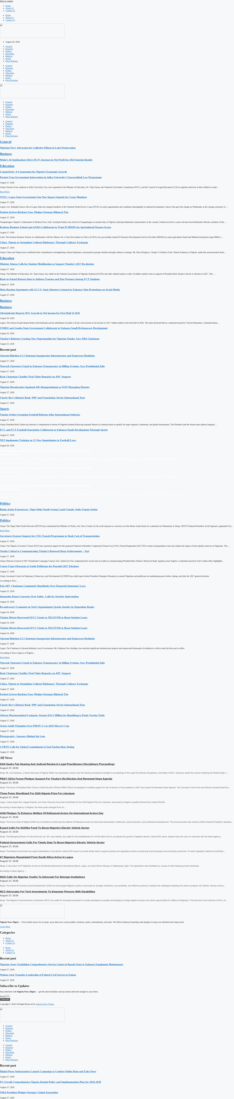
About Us (9, 8)
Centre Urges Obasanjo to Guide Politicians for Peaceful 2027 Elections (39, 566)
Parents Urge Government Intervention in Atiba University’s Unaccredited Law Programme (51, 177)
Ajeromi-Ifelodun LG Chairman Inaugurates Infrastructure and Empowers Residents (47, 355)
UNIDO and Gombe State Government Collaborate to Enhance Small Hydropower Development (54, 328)
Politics (8, 51)
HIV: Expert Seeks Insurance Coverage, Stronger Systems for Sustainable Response (45, 450)
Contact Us (10, 10)
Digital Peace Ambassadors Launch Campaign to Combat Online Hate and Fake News (48, 1071)
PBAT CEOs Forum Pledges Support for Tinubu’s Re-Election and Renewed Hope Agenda (56, 778)
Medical (8, 56)
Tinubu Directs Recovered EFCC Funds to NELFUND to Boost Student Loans (43, 617)
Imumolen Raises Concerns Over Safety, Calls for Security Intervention (39, 596)
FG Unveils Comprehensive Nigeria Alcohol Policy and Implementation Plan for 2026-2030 (50, 1082)
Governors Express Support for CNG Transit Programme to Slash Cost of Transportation (50, 536)
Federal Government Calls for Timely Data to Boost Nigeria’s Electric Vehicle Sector (52, 842)
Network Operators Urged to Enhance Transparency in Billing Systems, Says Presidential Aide (52, 366)
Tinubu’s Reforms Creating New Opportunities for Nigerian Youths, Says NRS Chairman (49, 338)
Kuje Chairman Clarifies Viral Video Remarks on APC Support (35, 376)
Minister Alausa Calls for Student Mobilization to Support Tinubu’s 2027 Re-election (47, 264)
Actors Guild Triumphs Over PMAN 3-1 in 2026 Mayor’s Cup (34, 725)
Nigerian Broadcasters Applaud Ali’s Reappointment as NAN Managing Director (45, 387)
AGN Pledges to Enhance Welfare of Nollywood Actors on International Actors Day (51, 813)
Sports (8, 58)
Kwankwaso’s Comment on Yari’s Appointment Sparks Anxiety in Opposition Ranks (47, 607)
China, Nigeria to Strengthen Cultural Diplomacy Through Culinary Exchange (44, 242)
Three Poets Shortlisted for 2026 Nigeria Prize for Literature (37, 793)
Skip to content (6, 1)
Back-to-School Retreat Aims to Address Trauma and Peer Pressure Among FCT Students (50, 279)
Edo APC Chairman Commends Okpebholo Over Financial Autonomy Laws (43, 585)
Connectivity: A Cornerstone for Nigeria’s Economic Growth (33, 171)
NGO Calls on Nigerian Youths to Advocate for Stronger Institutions (42, 877)
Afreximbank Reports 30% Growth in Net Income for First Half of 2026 (40, 313)
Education (9, 54)
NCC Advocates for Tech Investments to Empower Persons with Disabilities (47, 891)
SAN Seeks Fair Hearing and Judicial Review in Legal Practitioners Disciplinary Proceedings (57, 764)
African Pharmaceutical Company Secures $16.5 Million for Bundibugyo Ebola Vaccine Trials (52, 715)
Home (8, 6)
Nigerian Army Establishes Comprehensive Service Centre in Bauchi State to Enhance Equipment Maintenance (61, 964)
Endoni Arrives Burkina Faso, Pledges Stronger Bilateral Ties (34, 212)
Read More (5, 192)
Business (9, 49)
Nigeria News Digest (45, 1004)
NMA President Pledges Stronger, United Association (29, 1092)
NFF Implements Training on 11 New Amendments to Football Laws (38, 440)
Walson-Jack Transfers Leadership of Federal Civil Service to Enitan (38, 974)
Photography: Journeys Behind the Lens (22, 736)
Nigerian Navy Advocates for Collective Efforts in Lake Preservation (38, 147)
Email (3, 996)
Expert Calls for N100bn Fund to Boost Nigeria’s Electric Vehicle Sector (44, 827)
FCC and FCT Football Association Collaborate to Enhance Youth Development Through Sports (54, 429)
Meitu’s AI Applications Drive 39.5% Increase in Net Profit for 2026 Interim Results (46, 159)
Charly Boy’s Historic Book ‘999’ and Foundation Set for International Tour (42, 397)
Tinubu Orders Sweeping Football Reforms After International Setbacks (40, 414)
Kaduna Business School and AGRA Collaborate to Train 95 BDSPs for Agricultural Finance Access (55, 227)
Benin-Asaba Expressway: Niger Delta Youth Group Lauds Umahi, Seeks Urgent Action (49, 509)
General (8, 46)
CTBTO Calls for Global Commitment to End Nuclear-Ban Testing (37, 746)
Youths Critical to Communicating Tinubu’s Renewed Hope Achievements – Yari (44, 551)
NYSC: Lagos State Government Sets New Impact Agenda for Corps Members (43, 197)
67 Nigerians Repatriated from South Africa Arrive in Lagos (36, 857)
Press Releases (11, 61)
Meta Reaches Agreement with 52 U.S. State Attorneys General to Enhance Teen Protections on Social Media (60, 289)
